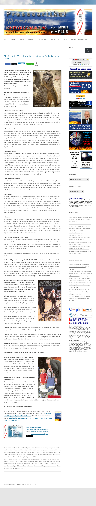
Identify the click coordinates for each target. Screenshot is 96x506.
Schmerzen (16, 463)
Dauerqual (11, 454)
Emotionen (25, 454)
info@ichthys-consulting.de (39, 431)
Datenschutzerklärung (9, 484)
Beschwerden (26, 452)
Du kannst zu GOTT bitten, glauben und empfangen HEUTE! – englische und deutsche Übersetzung (80, 274)
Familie (58, 454)
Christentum (38, 448)
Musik (21, 461)
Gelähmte (35, 457)
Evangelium (52, 448)
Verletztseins (52, 466)
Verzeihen (17, 468)
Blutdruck (49, 452)
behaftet (19, 452)
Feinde (6, 457)
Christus (54, 452)
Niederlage (31, 461)
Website (21, 39)
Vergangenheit (38, 466)
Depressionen (18, 454)
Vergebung (45, 466)
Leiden (46, 459)
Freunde (10, 457)
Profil (13, 39)
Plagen (36, 461)
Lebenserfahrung (39, 459)
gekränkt (29, 457)
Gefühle (20, 457)
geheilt (25, 457)
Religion (30, 450)
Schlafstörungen (8, 463)
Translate (86, 65)
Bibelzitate (43, 452)
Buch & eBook (43, 39)
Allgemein (29, 448)
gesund (41, 457)
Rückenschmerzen (55, 461)
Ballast (5, 452)
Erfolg (54, 454)
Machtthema (52, 459)
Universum (20, 466)
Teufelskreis (53, 463)
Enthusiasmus (33, 454)
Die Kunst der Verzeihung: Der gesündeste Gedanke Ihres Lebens (31, 57)
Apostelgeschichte (53, 450)
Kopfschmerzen (16, 459)
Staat (36, 463)
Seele (21, 463)
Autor (65, 39)
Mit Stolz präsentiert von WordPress (26, 484)
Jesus (10, 459)
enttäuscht (41, 454)
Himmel (57, 457)
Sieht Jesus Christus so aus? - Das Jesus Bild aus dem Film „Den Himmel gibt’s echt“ (79, 292)
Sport (32, 463)
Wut (22, 468)
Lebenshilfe (19, 450)
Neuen (25, 461)
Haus (48, 457)
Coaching (45, 448)
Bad (60, 450)
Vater (24, 466)
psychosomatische (44, 461)
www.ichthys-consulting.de (39, 434)
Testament (46, 463)
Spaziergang (27, 463)
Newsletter (31, 39)
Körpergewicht (25, 459)
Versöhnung (10, 468)
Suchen (71, 47)
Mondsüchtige (15, 461)
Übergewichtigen (11, 466)
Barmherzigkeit (12, 452)
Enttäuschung (48, 454)
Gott (45, 457)
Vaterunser (30, 466)
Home (5, 39)
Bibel (33, 448)
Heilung (52, 457)
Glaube (10, 450)
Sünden (40, 463)
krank (31, 459)
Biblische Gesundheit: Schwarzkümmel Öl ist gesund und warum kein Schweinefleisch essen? (80, 219)
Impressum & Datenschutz (79, 39)
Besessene (33, 452)
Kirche (14, 450)
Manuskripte (55, 39)
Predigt (25, 450)
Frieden (15, 457)
